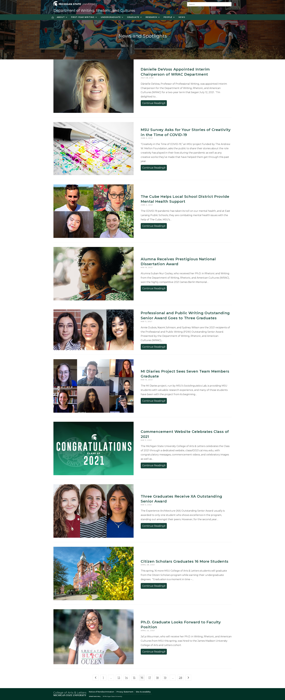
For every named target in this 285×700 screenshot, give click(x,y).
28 (180, 677)
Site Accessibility (143, 692)
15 (134, 677)
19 (165, 677)
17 (149, 677)
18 (157, 677)
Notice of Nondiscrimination (101, 692)
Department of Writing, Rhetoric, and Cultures (94, 10)
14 (126, 677)
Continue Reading (154, 103)
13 (119, 677)
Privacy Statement (125, 692)
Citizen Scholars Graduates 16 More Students (184, 561)
